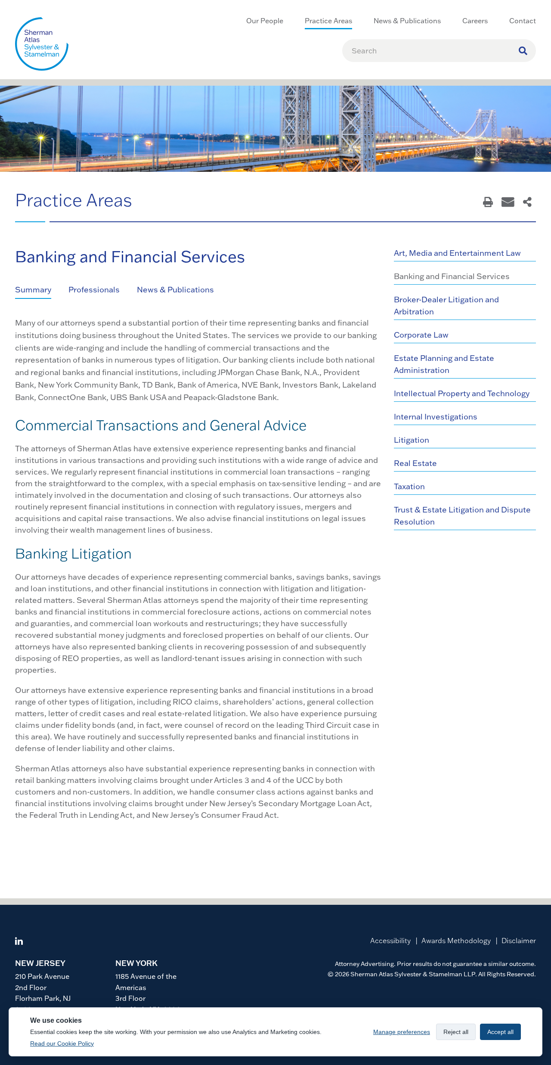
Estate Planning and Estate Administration (444, 364)
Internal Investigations (435, 417)
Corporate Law (421, 335)
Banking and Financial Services (452, 276)
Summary (33, 290)
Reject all (455, 1031)
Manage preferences (401, 1031)
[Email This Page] (507, 202)
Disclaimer (518, 940)
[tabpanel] (198, 569)
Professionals (94, 290)
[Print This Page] (488, 202)
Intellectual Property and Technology (461, 393)
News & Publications (175, 290)
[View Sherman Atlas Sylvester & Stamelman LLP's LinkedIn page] (19, 942)
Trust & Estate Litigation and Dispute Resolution (462, 516)
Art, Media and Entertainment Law (457, 253)
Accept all (500, 1031)
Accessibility (390, 940)
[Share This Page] (527, 202)
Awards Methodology (456, 940)
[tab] (41, 290)
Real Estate (415, 463)
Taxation (409, 486)
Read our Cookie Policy (62, 1043)
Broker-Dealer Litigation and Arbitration (446, 306)
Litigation (411, 440)
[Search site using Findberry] (523, 51)
